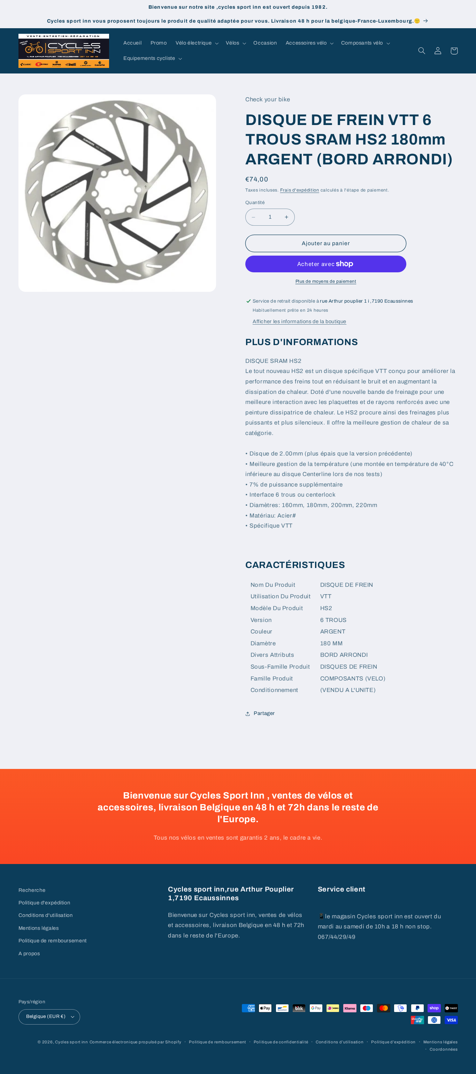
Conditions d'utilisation (45, 915)
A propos (29, 953)
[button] (196, 43)
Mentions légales (38, 928)
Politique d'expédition (44, 902)
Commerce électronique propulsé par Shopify (136, 1042)
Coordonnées (444, 1049)
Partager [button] (264, 713)
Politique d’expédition (393, 1042)
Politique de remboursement (52, 940)
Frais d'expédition (299, 190)
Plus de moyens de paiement (325, 281)
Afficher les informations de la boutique (299, 321)
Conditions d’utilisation (340, 1042)
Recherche (32, 890)
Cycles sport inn (71, 1042)
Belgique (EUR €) (46, 1016)
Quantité (254, 202)
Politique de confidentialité (281, 1042)
